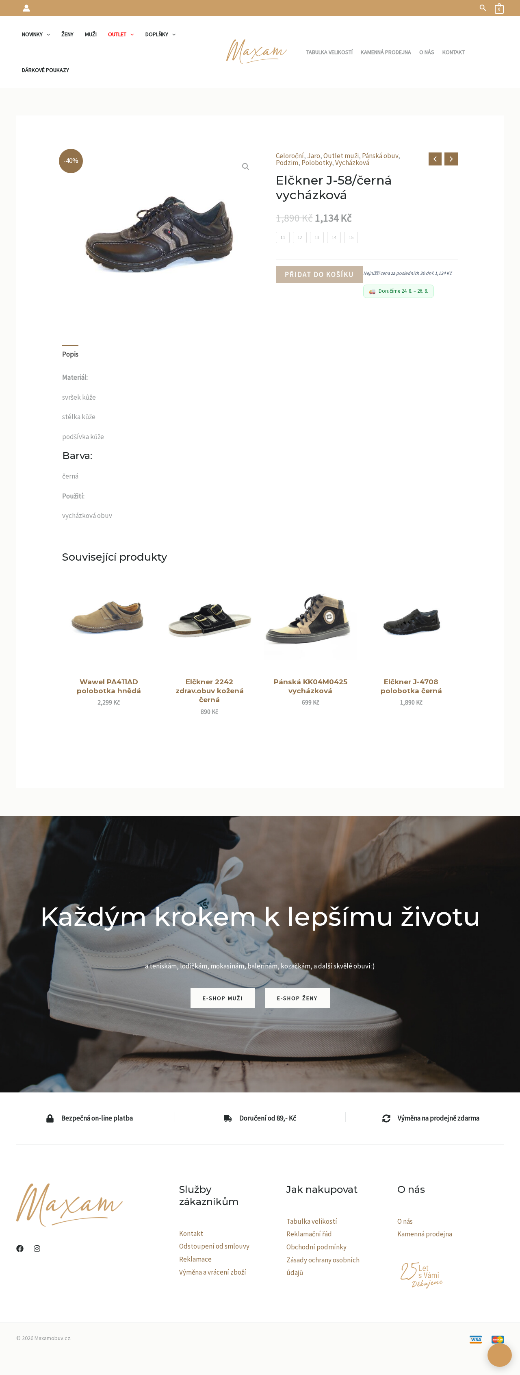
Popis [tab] (70, 354)
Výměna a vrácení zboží (212, 1272)
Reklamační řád (309, 1233)
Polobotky (316, 162)
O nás (405, 1221)
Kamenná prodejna (424, 1233)
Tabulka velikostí (311, 1221)
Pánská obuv (380, 155)
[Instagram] (37, 1248)
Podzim (287, 162)
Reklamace (195, 1259)
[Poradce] (500, 1355)
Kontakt (191, 1233)
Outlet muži (341, 155)
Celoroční (290, 155)
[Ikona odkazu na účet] (26, 8)
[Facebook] (20, 1248)
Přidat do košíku (319, 274)
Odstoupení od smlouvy (214, 1246)
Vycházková (352, 162)
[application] (46, 34)
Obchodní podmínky (316, 1246)
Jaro (313, 155)
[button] (483, 8)
